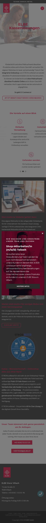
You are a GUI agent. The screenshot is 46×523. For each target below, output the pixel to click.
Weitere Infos (23, 286)
